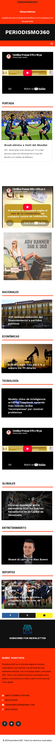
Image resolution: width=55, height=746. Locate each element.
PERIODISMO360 (27, 32)
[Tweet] (27, 615)
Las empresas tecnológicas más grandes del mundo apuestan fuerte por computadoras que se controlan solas (26, 406)
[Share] (10, 615)
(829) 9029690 (11, 700)
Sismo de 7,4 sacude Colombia (28, 515)
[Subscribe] (44, 615)
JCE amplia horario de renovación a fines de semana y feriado (27, 320)
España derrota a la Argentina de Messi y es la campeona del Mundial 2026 (28, 600)
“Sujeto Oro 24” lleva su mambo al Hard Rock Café (25, 557)
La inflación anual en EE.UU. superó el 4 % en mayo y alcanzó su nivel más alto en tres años (26, 363)
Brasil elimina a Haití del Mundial (25, 145)
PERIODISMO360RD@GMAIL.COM (20, 705)
